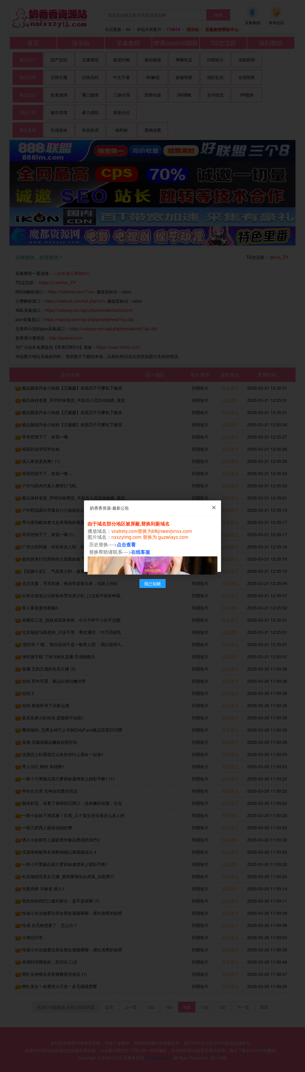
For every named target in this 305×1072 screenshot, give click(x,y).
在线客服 (140, 551)
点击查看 (126, 544)
